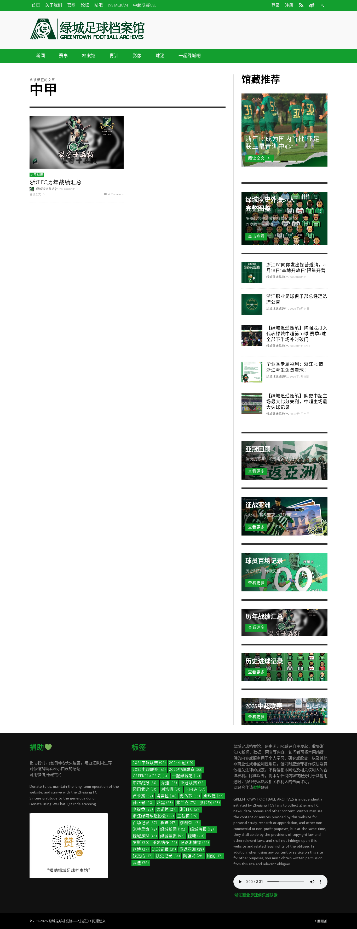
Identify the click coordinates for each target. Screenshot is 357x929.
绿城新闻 (173, 829)
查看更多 (256, 471)
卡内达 (195, 789)
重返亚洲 (191, 849)
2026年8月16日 (300, 277)
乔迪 (169, 783)
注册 (289, 5)
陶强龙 (193, 856)
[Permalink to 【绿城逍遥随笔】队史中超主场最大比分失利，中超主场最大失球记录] (251, 403)
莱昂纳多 (165, 842)
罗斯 (141, 842)
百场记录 (145, 823)
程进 (168, 823)
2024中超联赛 (149, 763)
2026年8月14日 (300, 308)
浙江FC (190, 809)
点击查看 (256, 236)
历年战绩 (37, 175)
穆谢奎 (190, 823)
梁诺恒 (166, 809)
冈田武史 (145, 789)
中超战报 (145, 783)
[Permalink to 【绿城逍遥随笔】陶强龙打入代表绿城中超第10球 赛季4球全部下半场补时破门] (251, 335)
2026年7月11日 (299, 376)
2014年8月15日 (69, 189)
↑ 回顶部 (321, 921)
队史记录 (168, 856)
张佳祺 (210, 803)
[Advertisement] (238, 29)
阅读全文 (36, 194)
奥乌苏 (190, 796)
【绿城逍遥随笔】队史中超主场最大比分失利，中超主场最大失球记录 (296, 401)
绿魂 (196, 836)
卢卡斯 (143, 796)
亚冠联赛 (192, 783)
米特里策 (145, 829)
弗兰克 (186, 803)
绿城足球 (145, 836)
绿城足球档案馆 (60, 921)
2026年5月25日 (300, 414)
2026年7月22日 (300, 346)
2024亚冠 (181, 763)
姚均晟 (213, 796)
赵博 (141, 849)
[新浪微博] (311, 5)
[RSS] (301, 5)
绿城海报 (203, 829)
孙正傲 (143, 803)
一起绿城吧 (186, 776)
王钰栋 (187, 816)
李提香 (143, 809)
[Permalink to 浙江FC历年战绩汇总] (77, 141)
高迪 (141, 863)
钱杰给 (143, 856)
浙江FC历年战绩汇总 (56, 182)
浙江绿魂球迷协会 (153, 816)
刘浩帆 (171, 789)
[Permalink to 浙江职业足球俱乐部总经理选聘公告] (251, 303)
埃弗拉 (166, 796)
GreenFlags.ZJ (151, 776)
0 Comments (115, 194)
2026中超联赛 (186, 769)
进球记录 (164, 849)
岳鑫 (165, 803)
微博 (257, 787)
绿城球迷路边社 (47, 189)
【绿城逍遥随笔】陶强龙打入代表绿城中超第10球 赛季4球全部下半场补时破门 (296, 334)
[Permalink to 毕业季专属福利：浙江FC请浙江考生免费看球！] (251, 371)
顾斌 (215, 856)
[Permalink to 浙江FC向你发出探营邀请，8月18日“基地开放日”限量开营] (251, 271)
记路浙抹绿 (194, 842)
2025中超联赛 (149, 769)
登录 (275, 5)
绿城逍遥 (172, 836)
